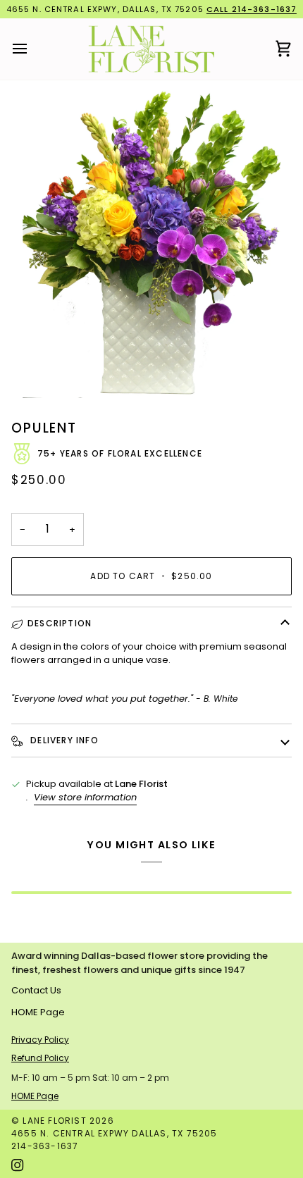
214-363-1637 (44, 1146)
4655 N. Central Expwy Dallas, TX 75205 (114, 1133)
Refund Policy (40, 1058)
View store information (85, 797)
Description (59, 623)
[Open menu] (32, 49)
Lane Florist (54, 1121)
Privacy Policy (40, 1040)
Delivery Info (63, 740)
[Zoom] (151, 244)
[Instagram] (17, 1165)
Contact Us (36, 990)
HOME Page (38, 1012)
